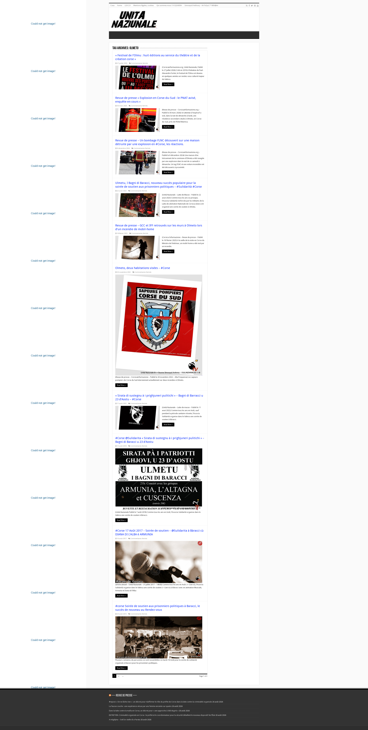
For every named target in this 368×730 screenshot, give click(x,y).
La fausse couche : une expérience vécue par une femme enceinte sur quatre (140, 706)
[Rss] (247, 5)
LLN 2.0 (128, 5)
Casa (112, 5)
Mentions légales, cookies (143, 5)
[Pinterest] (255, 5)
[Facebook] (249, 5)
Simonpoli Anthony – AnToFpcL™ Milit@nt (201, 5)
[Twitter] (252, 5)
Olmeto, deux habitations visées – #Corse (142, 268)
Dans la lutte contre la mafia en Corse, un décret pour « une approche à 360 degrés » (144, 711)
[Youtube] (258, 5)
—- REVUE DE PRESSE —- (124, 695)
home (119, 5)
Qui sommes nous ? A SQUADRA (169, 5)
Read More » (168, 84)
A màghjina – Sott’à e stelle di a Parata (124, 720)
